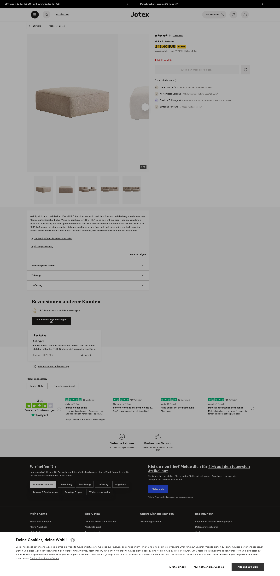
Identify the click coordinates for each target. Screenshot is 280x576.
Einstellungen (177, 566)
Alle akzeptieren (248, 566)
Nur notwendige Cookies (209, 566)
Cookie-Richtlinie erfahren (44, 558)
